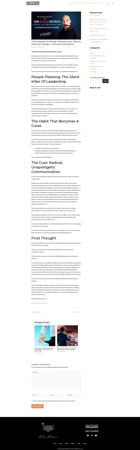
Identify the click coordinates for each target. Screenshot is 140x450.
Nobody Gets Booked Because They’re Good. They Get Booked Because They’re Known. (99, 21)
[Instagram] (110, 3)
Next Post (77, 312)
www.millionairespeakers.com (39, 303)
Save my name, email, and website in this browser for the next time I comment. (54, 401)
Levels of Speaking (95, 15)
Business (92, 53)
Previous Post (36, 312)
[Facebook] (107, 3)
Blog (95, 3)
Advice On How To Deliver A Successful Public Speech (67, 348)
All (42, 47)
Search (105, 81)
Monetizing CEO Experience (97, 35)
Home (71, 3)
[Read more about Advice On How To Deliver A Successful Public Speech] (67, 335)
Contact (101, 3)
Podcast (89, 3)
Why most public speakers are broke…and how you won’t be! (44, 349)
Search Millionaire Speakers (97, 77)
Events (83, 3)
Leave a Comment (36, 47)
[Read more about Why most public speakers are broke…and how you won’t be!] (44, 335)
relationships (93, 71)
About (77, 3)
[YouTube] (113, 3)
